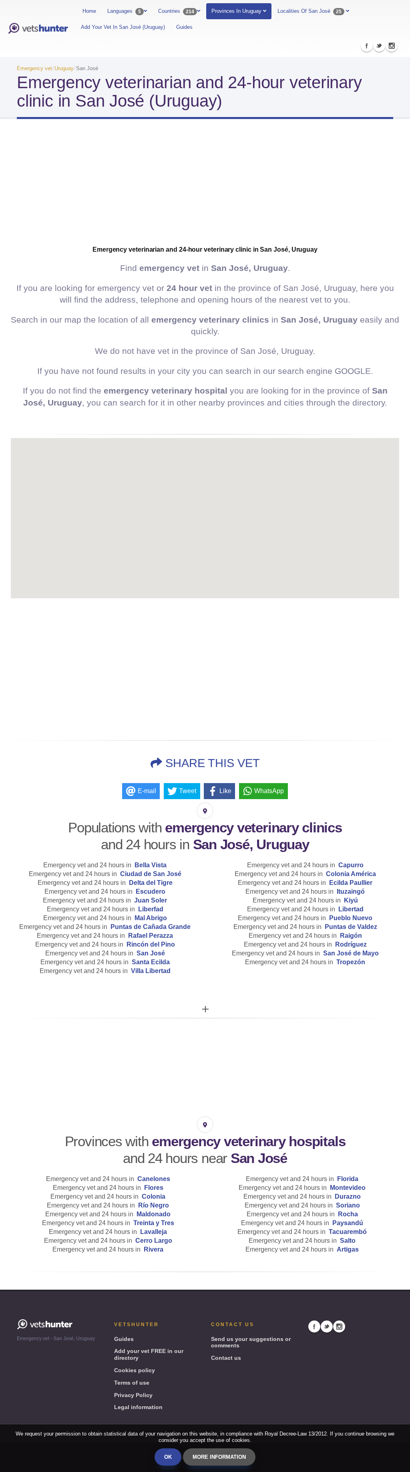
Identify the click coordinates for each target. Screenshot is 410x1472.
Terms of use (131, 1382)
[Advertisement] (205, 189)
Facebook (367, 46)
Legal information (138, 1407)
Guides (184, 27)
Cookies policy (134, 1370)
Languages (124, 11)
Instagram (392, 46)
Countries (176, 11)
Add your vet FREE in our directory (148, 1354)
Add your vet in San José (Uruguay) (123, 27)
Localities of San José (309, 11)
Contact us (226, 1358)
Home (89, 11)
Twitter (379, 46)
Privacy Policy (133, 1395)
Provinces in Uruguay (237, 11)
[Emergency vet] (38, 28)
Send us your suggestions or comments (251, 1342)
